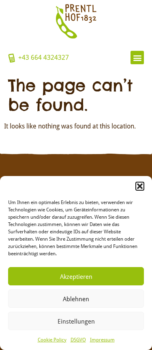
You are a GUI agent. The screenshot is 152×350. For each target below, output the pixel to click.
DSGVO (78, 339)
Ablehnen (76, 299)
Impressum (102, 339)
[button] (140, 186)
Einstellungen (76, 321)
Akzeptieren (76, 276)
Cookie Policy (52, 339)
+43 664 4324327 (43, 57)
